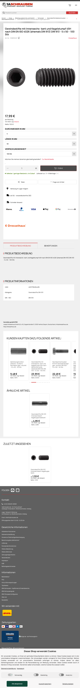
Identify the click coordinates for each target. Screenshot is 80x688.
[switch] (10, 675)
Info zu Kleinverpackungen (9, 582)
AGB (3, 563)
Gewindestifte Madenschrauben (56, 18)
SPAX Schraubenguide (8, 591)
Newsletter (5, 600)
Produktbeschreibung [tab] (20, 246)
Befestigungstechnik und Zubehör (25, 18)
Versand (16, 122)
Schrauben (41, 18)
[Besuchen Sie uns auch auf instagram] (17, 490)
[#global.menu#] (76, 5)
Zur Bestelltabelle (48, 159)
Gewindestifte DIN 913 (8, 19)
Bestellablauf (5, 577)
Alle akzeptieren (17, 684)
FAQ (3, 580)
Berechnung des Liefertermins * (10, 540)
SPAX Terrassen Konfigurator (10, 594)
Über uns (4, 597)
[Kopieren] (19, 38)
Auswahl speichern (45, 684)
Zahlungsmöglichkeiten (8, 555)
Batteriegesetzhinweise (8, 566)
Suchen (72, 13)
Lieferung (4, 543)
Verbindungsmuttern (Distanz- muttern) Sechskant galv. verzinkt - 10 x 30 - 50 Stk (18, 364)
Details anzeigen (67, 684)
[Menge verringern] (8, 168)
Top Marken (5, 585)
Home (10, 18)
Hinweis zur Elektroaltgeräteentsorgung (13, 537)
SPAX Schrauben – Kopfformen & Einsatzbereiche (15, 588)
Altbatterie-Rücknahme (8, 531)
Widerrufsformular (7, 552)
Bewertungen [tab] (50, 246)
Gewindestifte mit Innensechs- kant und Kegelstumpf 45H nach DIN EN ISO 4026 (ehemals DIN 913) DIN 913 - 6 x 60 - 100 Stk (38, 366)
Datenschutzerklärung (8, 534)
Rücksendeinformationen (9, 546)
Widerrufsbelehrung (7, 549)
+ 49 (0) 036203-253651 (10, 504)
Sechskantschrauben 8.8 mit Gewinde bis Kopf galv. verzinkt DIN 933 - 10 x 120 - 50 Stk (60, 364)
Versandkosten (6, 558)
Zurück (4, 18)
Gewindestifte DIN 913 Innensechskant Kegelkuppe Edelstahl (38, 415)
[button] (18, 351)
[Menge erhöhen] (36, 168)
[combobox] (41, 133)
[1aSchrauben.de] (17, 5)
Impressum (5, 560)
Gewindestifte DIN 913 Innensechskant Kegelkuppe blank (33, 19)
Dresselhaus (73, 38)
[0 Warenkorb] (70, 5)
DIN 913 (31, 298)
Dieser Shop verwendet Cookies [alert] (40, 651)
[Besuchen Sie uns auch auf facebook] (12, 490)
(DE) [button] (57, 173)
